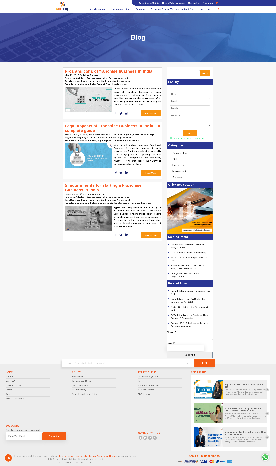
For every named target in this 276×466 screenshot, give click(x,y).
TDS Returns (144, 394)
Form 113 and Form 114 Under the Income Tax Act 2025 (188, 301)
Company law (124, 134)
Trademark (178, 177)
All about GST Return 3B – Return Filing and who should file (188, 267)
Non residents (179, 171)
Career (9, 389)
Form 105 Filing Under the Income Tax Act (190, 292)
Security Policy (79, 389)
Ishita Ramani (90, 75)
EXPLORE (204, 363)
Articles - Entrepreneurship (91, 78)
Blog (8, 394)
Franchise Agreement (117, 81)
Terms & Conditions (81, 381)
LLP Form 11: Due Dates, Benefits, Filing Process (188, 246)
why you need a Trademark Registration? (185, 275)
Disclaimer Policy (80, 385)
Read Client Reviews (15, 398)
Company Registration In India (87, 137)
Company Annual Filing (149, 385)
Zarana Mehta (97, 134)
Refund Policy (109, 456)
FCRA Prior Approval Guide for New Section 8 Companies (189, 317)
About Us (10, 376)
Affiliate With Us (13, 385)
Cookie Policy (82, 456)
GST (174, 159)
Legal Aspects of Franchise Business (118, 140)
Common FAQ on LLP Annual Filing (188, 252)
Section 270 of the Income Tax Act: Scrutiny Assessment (189, 325)
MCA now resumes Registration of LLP (189, 259)
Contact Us (11, 381)
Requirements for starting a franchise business (124, 202)
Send (189, 133)
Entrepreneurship (119, 78)
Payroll (141, 381)
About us (208, 2)
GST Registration (146, 389)
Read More (151, 113)
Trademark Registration (149, 376)
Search (204, 73)
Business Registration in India (87, 81)
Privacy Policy (78, 376)
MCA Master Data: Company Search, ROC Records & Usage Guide (243, 409)
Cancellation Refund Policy (84, 394)
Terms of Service (67, 456)
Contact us (194, 2)
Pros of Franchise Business (112, 84)
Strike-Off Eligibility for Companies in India (190, 309)
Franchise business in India (80, 84)
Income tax (178, 165)
